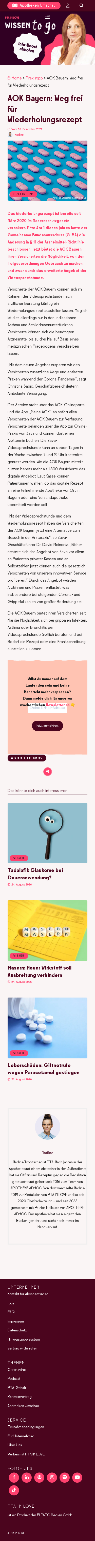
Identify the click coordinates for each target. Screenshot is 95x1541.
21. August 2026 (21, 1079)
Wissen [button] (18, 858)
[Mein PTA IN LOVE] (68, 5)
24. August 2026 (21, 884)
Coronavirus (17, 1370)
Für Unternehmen (21, 1436)
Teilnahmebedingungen (26, 1427)
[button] (47, 38)
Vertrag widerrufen (22, 1348)
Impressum (16, 1321)
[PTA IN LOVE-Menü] (47, 16)
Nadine (19, 135)
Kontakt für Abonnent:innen (28, 1294)
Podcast (14, 1379)
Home (17, 78)
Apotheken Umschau (37, 5)
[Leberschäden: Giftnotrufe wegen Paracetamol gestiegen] (47, 1057)
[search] (81, 5)
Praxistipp (34, 78)
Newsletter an (58, 705)
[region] (47, 38)
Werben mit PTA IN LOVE (26, 1454)
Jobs (11, 1303)
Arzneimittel (55, 242)
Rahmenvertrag (20, 1397)
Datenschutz (17, 1330)
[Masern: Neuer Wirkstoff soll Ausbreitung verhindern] (47, 960)
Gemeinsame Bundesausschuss (36, 235)
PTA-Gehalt (17, 1388)
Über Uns (15, 1445)
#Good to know (27, 758)
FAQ (11, 1312)
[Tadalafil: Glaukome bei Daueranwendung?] (47, 862)
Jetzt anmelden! (47, 725)
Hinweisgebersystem (24, 1339)
